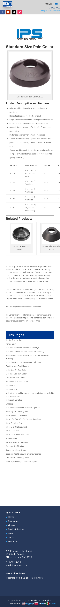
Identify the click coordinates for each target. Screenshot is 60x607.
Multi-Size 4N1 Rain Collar (16, 370)
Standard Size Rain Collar (16, 374)
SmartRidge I (11, 385)
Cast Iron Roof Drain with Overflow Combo (23, 454)
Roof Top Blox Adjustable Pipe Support (22, 461)
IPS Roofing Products (14, 340)
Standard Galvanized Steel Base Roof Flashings (25, 351)
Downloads (13, 520)
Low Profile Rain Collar (15, 378)
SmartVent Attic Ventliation (17, 381)
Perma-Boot (11, 344)
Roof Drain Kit (11, 438)
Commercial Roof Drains (16, 450)
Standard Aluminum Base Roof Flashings (22, 347)
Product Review (16, 529)
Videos (11, 525)
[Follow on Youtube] (8, 12)
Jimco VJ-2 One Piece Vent (16, 427)
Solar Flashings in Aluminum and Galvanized (24, 362)
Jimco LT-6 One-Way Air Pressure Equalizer (23, 419)
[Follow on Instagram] (19, 12)
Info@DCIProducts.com (50, 10)
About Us (12, 541)
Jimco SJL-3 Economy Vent (16, 415)
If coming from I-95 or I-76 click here (24, 577)
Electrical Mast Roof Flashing (17, 366)
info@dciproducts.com (17, 565)
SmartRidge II (11, 389)
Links (10, 533)
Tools (11, 537)
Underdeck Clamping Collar (17, 457)
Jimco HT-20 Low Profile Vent (18, 434)
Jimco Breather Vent (14, 423)
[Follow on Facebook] (2, 12)
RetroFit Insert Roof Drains (17, 442)
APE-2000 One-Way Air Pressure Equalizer (23, 407)
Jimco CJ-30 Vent (12, 430)
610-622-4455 (13, 562)
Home (11, 516)
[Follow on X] (14, 12)
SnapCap (9, 404)
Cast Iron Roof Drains (15, 446)
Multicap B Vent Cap (14, 400)
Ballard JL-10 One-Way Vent (17, 411)
